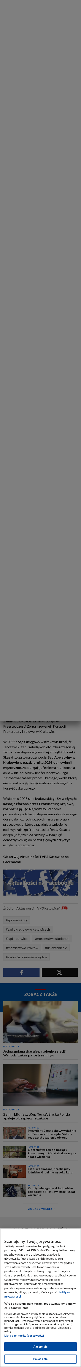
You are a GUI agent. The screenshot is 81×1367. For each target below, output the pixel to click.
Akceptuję (40, 1346)
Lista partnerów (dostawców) (24, 1335)
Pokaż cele (40, 1359)
